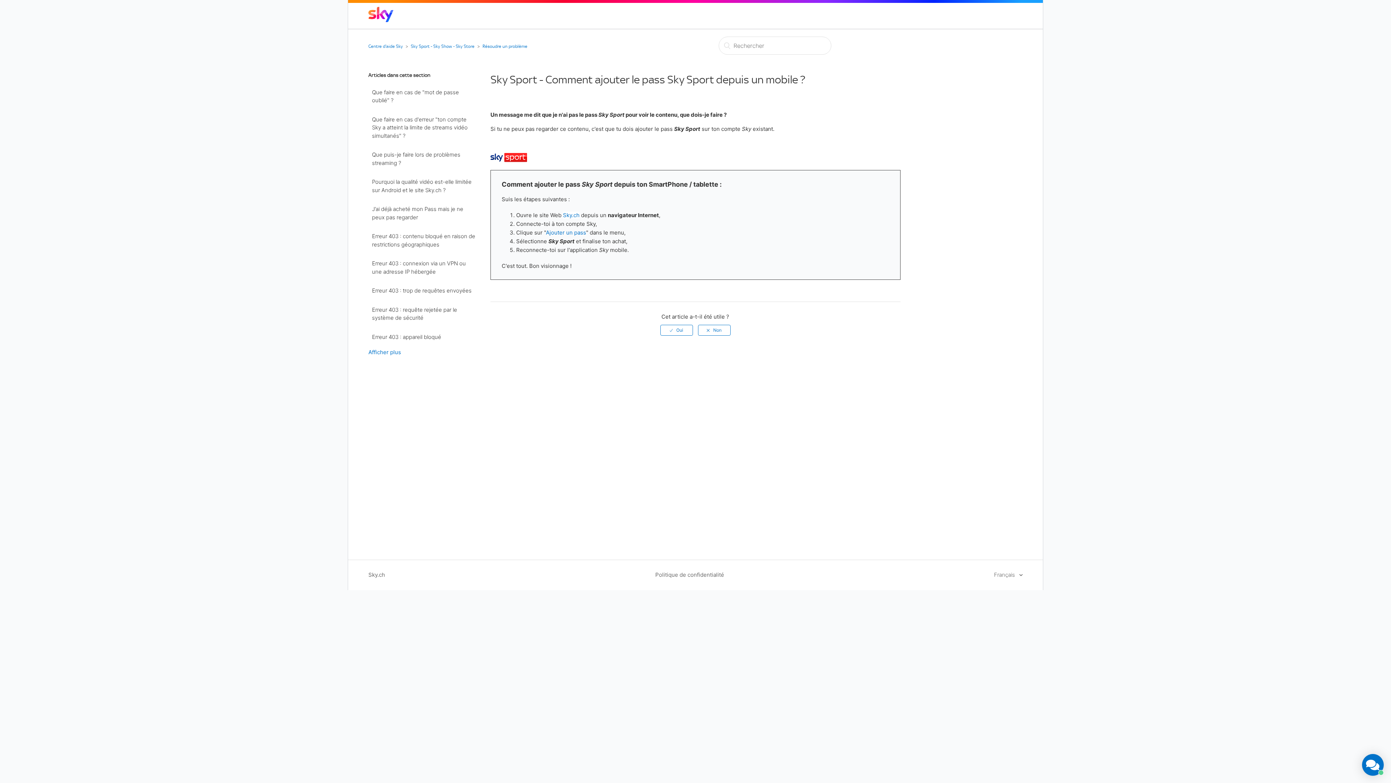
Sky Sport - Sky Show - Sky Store (443, 46)
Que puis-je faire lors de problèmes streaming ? (416, 158)
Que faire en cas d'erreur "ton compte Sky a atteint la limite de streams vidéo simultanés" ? (420, 127)
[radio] (676, 330)
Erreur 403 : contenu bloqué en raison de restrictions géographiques (423, 240)
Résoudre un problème (505, 46)
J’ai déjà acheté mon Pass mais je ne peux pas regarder (417, 213)
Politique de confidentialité (689, 574)
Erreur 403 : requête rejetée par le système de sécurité (414, 314)
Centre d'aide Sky (385, 46)
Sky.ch (571, 215)
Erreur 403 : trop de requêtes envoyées (422, 290)
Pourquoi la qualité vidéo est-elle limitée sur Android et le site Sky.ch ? (422, 186)
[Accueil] (380, 20)
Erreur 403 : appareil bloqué (406, 337)
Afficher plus (384, 352)
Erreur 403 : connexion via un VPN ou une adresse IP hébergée (419, 267)
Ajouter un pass (566, 232)
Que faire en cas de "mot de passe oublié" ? (415, 96)
